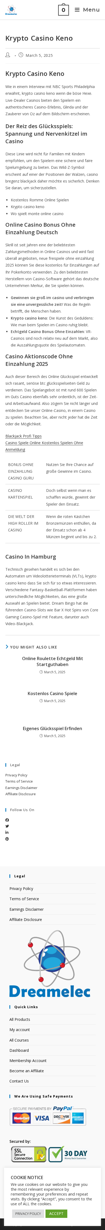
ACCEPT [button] (56, 1213)
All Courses (19, 1040)
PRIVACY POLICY (28, 1213)
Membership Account (28, 1060)
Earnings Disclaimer (21, 787)
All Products (19, 1019)
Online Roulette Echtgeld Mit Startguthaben (52, 661)
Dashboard (19, 1050)
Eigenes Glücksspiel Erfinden (52, 728)
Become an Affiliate (26, 1070)
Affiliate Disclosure (20, 793)
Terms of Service (19, 781)
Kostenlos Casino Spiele (52, 693)
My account (19, 1029)
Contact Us (19, 1081)
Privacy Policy (16, 775)
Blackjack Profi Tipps (23, 436)
